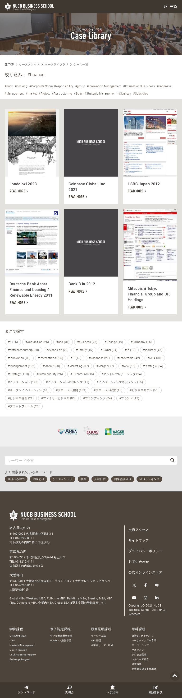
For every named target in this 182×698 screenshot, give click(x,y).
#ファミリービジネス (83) (58, 398)
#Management (14, 93)
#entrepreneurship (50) (23, 350)
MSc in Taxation (18, 650)
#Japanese (164, 86)
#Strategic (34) (153, 366)
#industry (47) (152, 350)
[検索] (172, 460)
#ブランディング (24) (97, 398)
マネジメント (139, 650)
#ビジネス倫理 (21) (21, 398)
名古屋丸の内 (19, 528)
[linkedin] (157, 597)
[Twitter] (134, 585)
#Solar (78, 93)
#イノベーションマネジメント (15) (120, 382)
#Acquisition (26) (37, 342)
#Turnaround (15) (82, 374)
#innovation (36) (19, 358)
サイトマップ (138, 540)
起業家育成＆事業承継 (144, 669)
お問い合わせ (138, 562)
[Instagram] (145, 597)
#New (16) (129, 366)
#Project (44, 93)
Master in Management (22, 645)
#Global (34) (109, 350)
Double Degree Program (22, 654)
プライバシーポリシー (145, 551)
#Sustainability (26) (49, 374)
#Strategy (124, 93)
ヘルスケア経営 (140, 659)
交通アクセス (138, 530)
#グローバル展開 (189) (71, 390)
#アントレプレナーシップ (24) (122, 374)
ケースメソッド (29, 64)
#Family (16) (84, 350)
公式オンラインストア (145, 572)
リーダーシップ (140, 645)
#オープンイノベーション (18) (28, 390)
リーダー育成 (98, 635)
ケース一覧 (80, 64)
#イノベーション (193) (23, 382)
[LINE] (157, 585)
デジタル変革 (139, 654)
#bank (9, 86)
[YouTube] (134, 597)
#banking (21, 86)
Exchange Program (20, 659)
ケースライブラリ (56, 64)
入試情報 (112, 692)
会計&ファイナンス (142, 635)
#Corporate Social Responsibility (51, 86)
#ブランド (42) (129, 398)
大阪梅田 (16, 575)
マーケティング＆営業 (144, 640)
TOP (11, 64)
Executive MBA (17, 635)
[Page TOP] (175, 676)
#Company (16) (141, 342)
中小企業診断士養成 (61, 635)
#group (80, 86)
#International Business (139, 86)
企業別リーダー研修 (102, 645)
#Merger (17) (105, 366)
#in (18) (130, 350)
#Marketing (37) (78, 366)
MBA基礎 (96, 640)
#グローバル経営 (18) (108, 390)
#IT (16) (76, 358)
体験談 (156, 692)
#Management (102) (21, 366)
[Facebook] (145, 585)
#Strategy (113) (18, 374)
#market (31, 93)
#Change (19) (114, 342)
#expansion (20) (57, 350)
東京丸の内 (18, 551)
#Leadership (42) (128, 358)
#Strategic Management (100, 93)
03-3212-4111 (24, 561)
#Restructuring (62, 93)
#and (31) (62, 342)
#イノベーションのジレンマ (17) (67, 382)
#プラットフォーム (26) (24, 406)
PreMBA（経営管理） (62, 640)
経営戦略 (136, 664)
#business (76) (87, 342)
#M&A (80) (155, 358)
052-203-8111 (24, 538)
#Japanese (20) (99, 358)
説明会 (69, 692)
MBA (12, 640)
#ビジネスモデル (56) (144, 390)
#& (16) (13, 342)
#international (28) (50, 358)
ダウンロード (26, 692)
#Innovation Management (104, 86)
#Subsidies (140, 93)
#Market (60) (51, 366)
